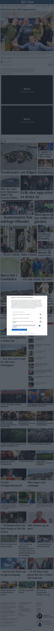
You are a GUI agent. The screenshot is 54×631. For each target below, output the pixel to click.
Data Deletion (21, 333)
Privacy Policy (33, 333)
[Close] (45, 298)
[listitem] (27, 312)
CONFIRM (19, 329)
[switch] (40, 314)
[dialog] (27, 315)
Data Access (27, 333)
